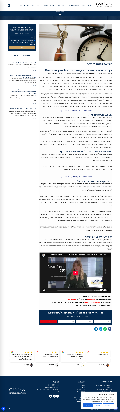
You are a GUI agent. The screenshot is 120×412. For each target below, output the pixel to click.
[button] (60, 13)
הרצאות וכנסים (61, 5)
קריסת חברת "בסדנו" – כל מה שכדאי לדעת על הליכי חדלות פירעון (22, 109)
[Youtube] (50, 396)
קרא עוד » (34, 70)
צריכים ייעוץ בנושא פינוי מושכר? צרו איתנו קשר (75, 111)
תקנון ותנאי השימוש (79, 397)
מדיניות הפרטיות (80, 399)
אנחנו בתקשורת (74, 5)
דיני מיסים (109, 388)
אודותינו (83, 387)
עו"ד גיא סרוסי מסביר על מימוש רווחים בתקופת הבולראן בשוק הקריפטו (23, 76)
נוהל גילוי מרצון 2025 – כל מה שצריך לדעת (24, 62)
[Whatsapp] (54, 396)
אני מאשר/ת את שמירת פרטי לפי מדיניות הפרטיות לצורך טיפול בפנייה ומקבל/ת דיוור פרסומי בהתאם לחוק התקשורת (22, 42)
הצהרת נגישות (81, 401)
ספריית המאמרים (49, 5)
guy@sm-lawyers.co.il (92, 302)
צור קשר (38, 5)
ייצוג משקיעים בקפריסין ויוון (104, 390)
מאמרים (83, 393)
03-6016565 (91, 299)
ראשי (83, 385)
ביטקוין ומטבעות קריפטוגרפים (103, 385)
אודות (83, 5)
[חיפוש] (9, 5)
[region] (99, 400)
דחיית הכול (97, 405)
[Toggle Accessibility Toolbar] (3, 409)
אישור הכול (87, 405)
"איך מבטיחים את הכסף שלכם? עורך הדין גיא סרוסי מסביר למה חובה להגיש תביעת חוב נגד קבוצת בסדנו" (23, 91)
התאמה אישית (108, 405)
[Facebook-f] (57, 396)
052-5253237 (72, 299)
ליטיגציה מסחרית (62, 18)
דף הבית (90, 5)
